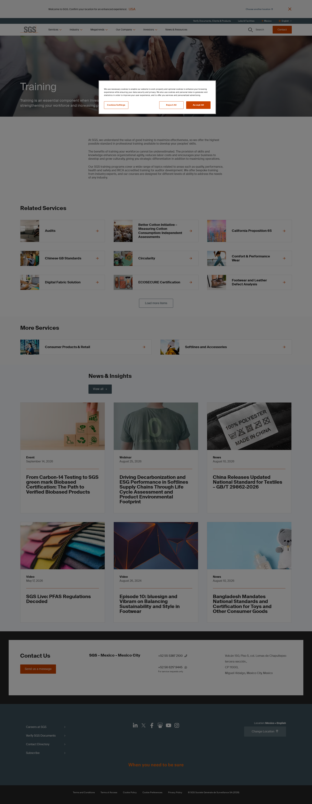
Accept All (198, 105)
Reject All (171, 105)
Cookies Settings (116, 105)
